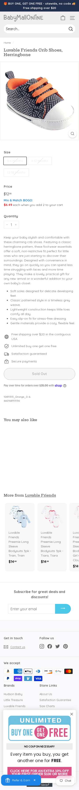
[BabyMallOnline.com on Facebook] (49, 646)
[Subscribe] (63, 609)
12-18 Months (16, 172)
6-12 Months (39, 161)
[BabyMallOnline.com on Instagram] (42, 646)
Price (8, 186)
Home (7, 42)
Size (7, 152)
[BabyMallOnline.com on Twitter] (57, 646)
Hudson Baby (13, 694)
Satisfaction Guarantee (55, 700)
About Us (46, 694)
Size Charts (47, 706)
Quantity (11, 216)
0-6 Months (15, 161)
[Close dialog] (72, 714)
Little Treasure (13, 700)
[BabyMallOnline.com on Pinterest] (65, 646)
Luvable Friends (40, 495)
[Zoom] (72, 134)
